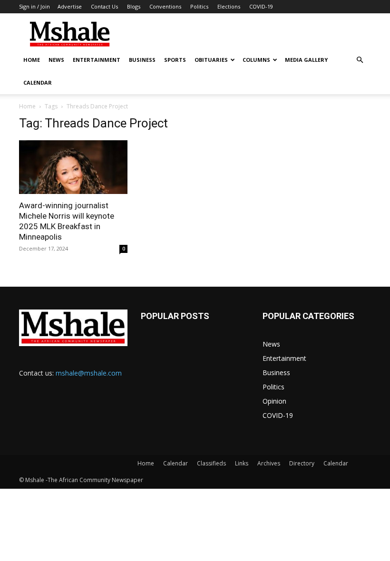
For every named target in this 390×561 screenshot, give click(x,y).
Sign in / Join (34, 6)
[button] (359, 60)
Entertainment (96, 59)
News (56, 59)
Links (241, 463)
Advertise (70, 6)
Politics (199, 6)
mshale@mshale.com (89, 372)
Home (31, 59)
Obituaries (211, 59)
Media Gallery (306, 59)
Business (142, 59)
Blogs (133, 6)
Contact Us (104, 6)
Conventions (165, 6)
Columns (256, 59)
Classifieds (211, 463)
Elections (228, 6)
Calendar (37, 82)
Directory (301, 463)
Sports (175, 59)
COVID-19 (261, 6)
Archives (268, 463)
